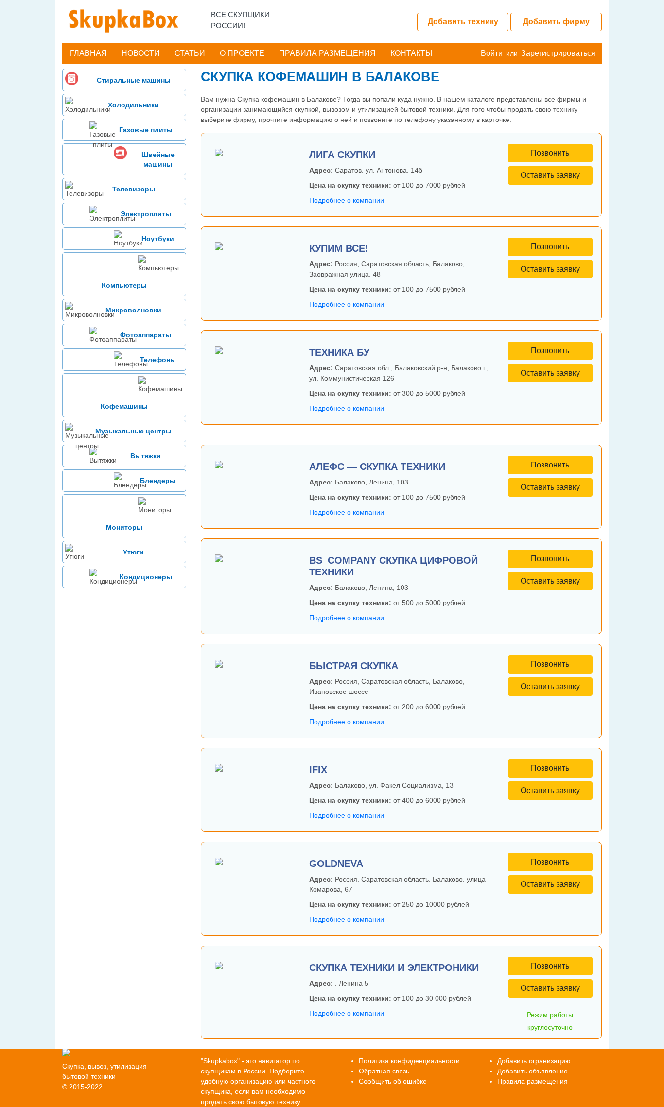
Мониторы (124, 527)
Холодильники (133, 105)
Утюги (133, 552)
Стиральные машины (134, 80)
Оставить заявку (550, 175)
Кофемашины (124, 406)
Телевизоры (133, 189)
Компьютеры (124, 285)
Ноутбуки (157, 238)
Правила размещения (327, 53)
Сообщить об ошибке (393, 1081)
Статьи (190, 53)
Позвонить (550, 153)
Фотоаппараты (145, 335)
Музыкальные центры (133, 431)
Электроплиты (146, 214)
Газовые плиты (146, 130)
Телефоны (158, 359)
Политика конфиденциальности (409, 1061)
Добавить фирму (556, 21)
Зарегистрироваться (558, 53)
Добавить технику (463, 21)
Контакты (411, 53)
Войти (492, 53)
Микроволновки (133, 310)
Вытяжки (145, 456)
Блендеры (157, 480)
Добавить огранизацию (534, 1061)
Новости (141, 53)
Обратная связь (384, 1071)
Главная (88, 53)
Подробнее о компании (346, 200)
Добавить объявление (532, 1071)
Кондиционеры (146, 577)
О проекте (242, 53)
